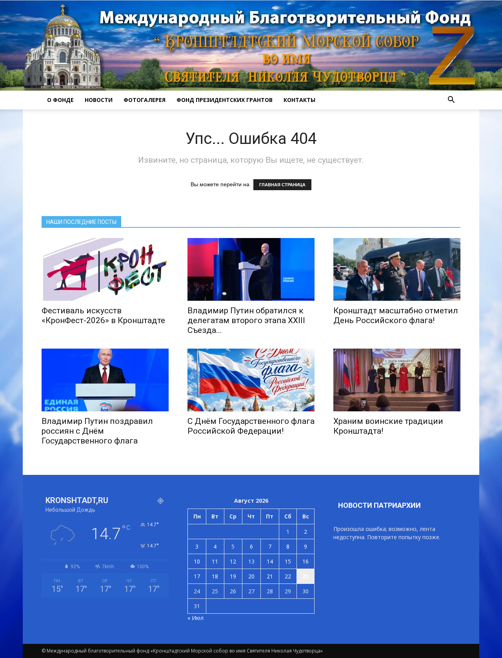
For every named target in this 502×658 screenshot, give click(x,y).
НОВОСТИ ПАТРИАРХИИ (379, 505)
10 (197, 561)
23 (305, 576)
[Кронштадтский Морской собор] (251, 45)
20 (251, 576)
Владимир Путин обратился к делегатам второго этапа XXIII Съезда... (246, 320)
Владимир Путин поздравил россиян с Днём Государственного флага (97, 430)
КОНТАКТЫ (299, 100)
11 (215, 561)
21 (270, 576)
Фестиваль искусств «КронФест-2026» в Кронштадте (103, 315)
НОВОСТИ (99, 100)
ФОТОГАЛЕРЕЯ (145, 100)
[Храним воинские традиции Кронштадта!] (396, 380)
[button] (451, 100)
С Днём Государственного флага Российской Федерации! (251, 426)
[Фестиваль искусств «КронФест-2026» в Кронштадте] (105, 269)
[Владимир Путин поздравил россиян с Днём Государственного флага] (105, 380)
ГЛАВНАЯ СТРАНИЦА (282, 184)
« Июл (195, 618)
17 (197, 576)
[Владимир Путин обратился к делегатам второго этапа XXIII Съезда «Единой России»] (251, 269)
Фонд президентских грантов (224, 100)
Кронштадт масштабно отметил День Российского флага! (395, 315)
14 (270, 561)
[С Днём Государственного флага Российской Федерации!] (251, 380)
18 (215, 576)
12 (233, 561)
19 (233, 576)
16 (305, 561)
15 (288, 561)
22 (288, 576)
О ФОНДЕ (60, 100)
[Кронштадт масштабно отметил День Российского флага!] (396, 269)
